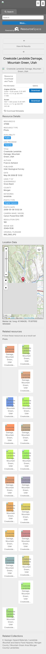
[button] (23, 279)
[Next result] (24, 51)
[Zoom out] (6, 274)
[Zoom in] (6, 249)
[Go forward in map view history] (6, 284)
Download (35, 90)
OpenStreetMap (29, 318)
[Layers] (39, 249)
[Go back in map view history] (6, 288)
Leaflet (12, 318)
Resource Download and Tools (8, 78)
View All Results (23, 46)
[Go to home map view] (6, 280)
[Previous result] (24, 40)
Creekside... (9, 365)
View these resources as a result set (19, 335)
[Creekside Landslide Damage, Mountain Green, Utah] (23, 70)
